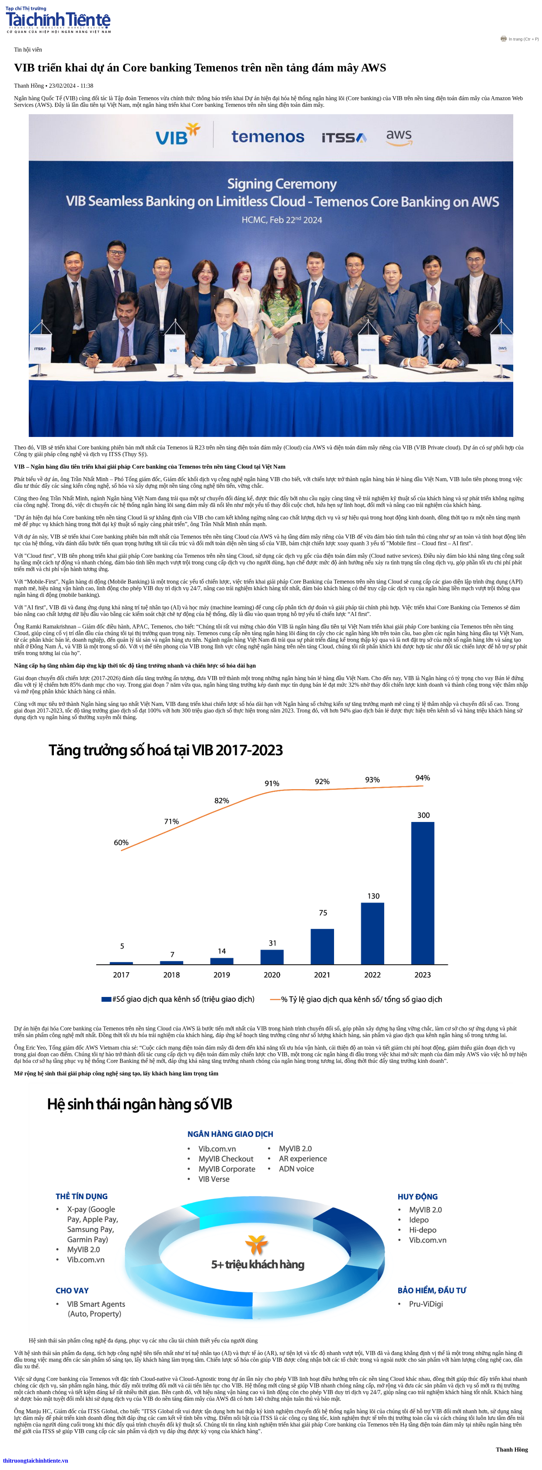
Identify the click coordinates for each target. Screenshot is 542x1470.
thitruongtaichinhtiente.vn (35, 1460)
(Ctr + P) (524, 39)
